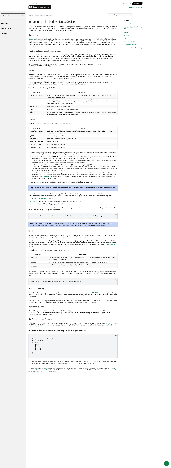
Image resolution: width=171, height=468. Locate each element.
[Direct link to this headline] (39, 35)
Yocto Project (46, 176)
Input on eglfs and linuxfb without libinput (133, 28)
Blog (130, 3)
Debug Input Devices (130, 45)
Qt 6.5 (30, 15)
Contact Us (125, 3)
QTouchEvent (111, 244)
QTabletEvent (96, 293)
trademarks (83, 370)
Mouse (126, 32)
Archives (131, 7)
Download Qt (137, 3)
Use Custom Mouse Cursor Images (133, 48)
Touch (125, 38)
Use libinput (127, 24)
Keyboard (126, 35)
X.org (33, 201)
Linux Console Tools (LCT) (42, 198)
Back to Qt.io (33, 3)
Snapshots (139, 7)
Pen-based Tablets (129, 41)
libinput (30, 39)
